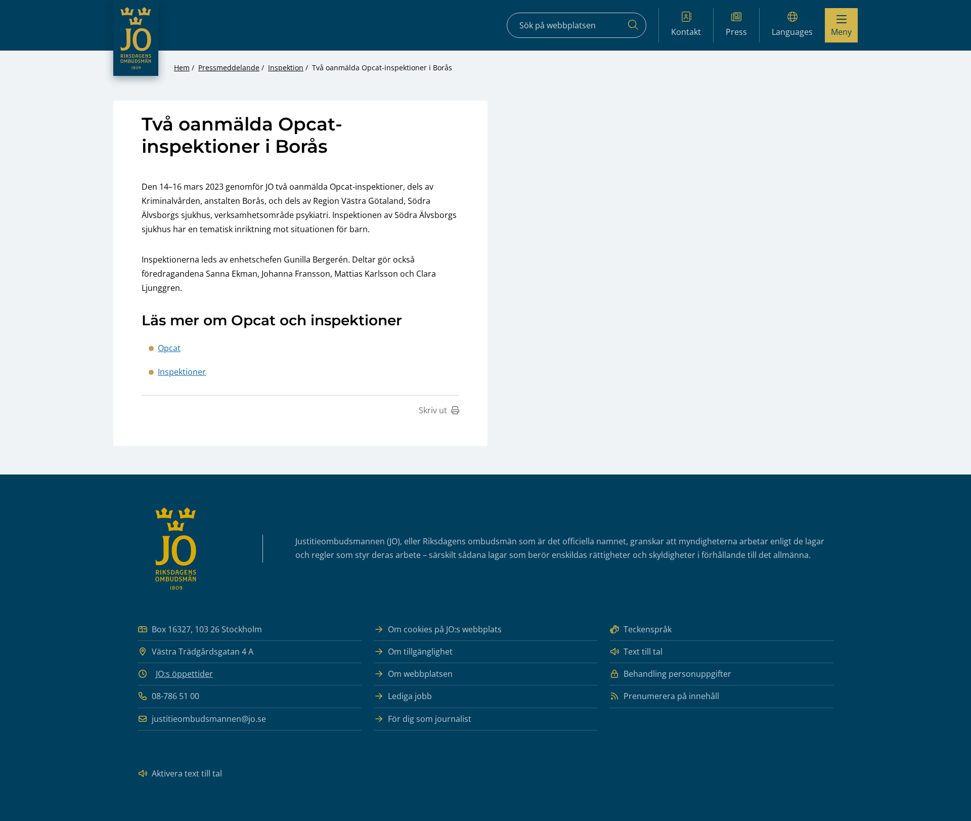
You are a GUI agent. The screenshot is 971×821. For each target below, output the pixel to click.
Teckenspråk (648, 629)
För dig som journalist (429, 718)
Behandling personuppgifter (677, 673)
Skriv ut (433, 410)
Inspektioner (182, 371)
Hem (182, 67)
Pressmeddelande (228, 67)
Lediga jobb (410, 696)
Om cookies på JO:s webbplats (445, 629)
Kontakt (686, 31)
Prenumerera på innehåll (671, 696)
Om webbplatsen (420, 673)
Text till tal (643, 651)
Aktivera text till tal (187, 773)
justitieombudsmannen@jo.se (209, 718)
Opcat (169, 348)
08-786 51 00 (175, 696)
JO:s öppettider (184, 673)
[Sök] (633, 25)
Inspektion (285, 67)
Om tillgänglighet (420, 651)
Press (736, 31)
